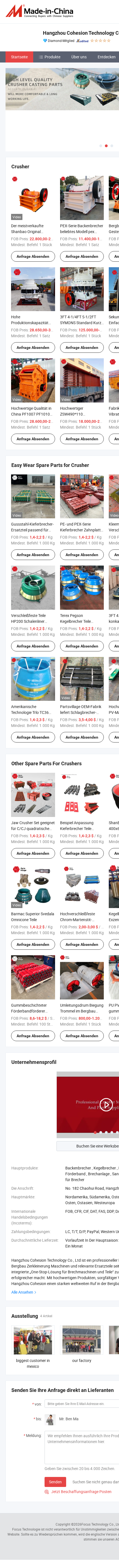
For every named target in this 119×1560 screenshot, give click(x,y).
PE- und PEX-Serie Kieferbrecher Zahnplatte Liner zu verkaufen (81, 529)
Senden (55, 1481)
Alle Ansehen (22, 1292)
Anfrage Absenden (33, 256)
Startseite (19, 56)
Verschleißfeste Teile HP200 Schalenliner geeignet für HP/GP (28, 621)
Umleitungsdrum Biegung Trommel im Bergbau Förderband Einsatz (82, 1010)
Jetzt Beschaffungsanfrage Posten (78, 1491)
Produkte (52, 56)
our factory (81, 1360)
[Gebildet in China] (40, 11)
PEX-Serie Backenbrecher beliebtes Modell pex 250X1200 (81, 231)
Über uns (79, 56)
